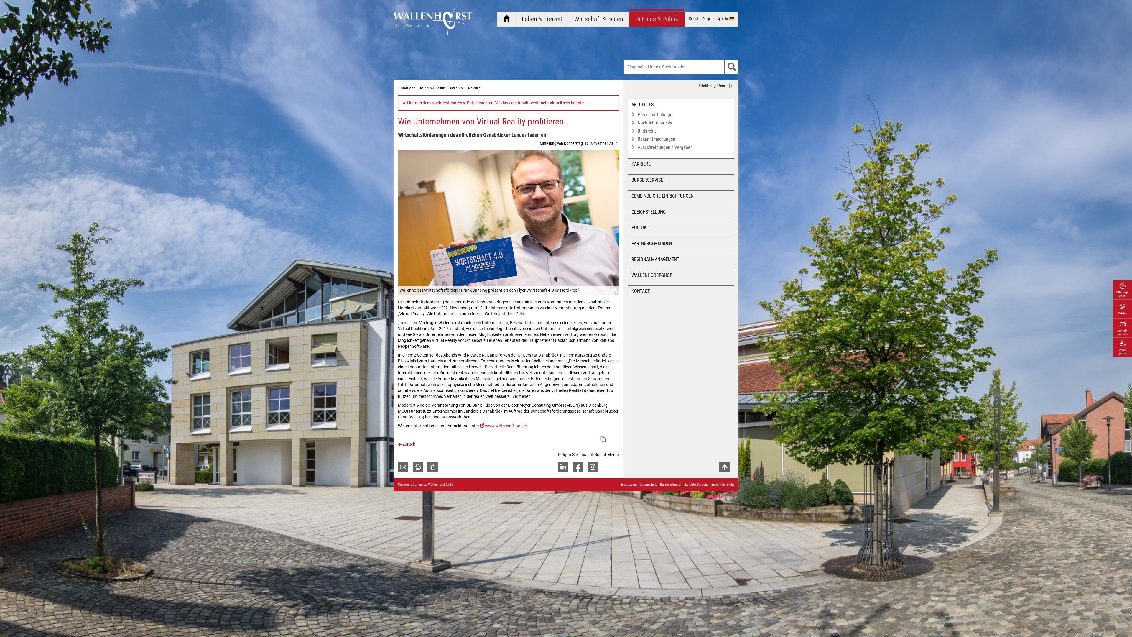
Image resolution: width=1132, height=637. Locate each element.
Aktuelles (642, 104)
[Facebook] (578, 467)
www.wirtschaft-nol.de (506, 425)
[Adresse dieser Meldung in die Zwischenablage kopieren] (603, 439)
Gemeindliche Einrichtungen (662, 196)
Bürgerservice (647, 180)
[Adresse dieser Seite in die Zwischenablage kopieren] (432, 467)
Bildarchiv (647, 131)
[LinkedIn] (563, 467)
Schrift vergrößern (712, 86)
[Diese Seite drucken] (418, 467)
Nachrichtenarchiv (655, 123)
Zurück (408, 444)
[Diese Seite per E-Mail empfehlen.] (403, 467)
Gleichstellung (648, 212)
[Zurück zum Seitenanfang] (724, 467)
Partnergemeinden (651, 243)
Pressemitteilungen (656, 114)
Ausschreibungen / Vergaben (665, 147)
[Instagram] (593, 467)
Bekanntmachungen (656, 139)
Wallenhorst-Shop (651, 275)
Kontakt (640, 291)
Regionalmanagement (655, 259)
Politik (639, 227)
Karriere (641, 164)
